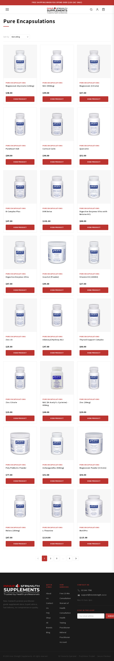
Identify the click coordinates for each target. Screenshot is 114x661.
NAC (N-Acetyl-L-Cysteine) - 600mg (55, 403)
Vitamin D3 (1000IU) (89, 277)
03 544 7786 (86, 590)
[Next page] (76, 558)
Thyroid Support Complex (92, 339)
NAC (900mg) (48, 86)
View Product (20, 99)
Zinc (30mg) (85, 402)
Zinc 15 (9, 339)
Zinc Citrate (11, 402)
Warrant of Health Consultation (65, 608)
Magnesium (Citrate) (89, 86)
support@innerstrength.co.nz (93, 595)
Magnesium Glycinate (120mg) (20, 86)
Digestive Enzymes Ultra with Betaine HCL (93, 212)
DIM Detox (47, 211)
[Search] (91, 9)
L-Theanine (48, 530)
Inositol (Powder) (51, 277)
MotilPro (84, 530)
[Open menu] (7, 9)
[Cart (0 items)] (103, 9)
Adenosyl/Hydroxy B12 (53, 339)
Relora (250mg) (13, 530)
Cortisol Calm (49, 148)
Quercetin (84, 148)
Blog (48, 632)
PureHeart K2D (12, 148)
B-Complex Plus (13, 211)
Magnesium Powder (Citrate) (93, 468)
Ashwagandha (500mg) (53, 468)
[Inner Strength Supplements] (57, 9)
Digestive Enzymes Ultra (17, 277)
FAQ (48, 613)
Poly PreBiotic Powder (16, 468)
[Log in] (97, 9)
